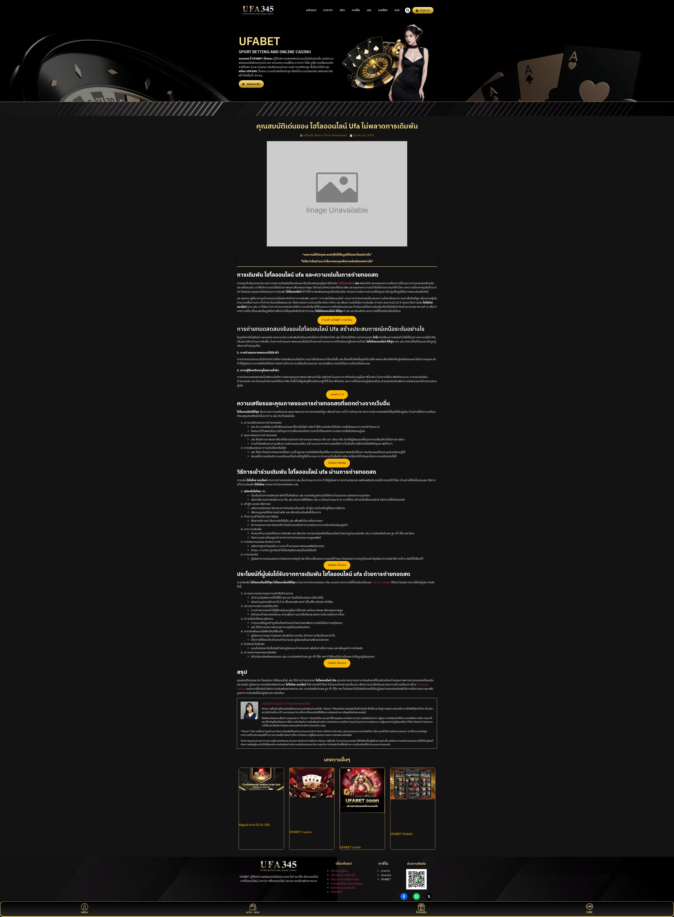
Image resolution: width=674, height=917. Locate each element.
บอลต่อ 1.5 (337, 394)
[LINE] (589, 906)
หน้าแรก (311, 10)
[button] (408, 10)
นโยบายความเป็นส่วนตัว (345, 879)
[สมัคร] (84, 906)
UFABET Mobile (401, 834)
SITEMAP (336, 892)
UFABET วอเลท (350, 847)
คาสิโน (356, 10)
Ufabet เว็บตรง (337, 565)
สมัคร (84, 912)
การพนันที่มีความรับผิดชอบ (347, 883)
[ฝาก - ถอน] (252, 906)
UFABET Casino (300, 832)
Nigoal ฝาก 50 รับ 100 (254, 825)
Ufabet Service (337, 663)
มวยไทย (383, 10)
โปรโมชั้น (421, 912)
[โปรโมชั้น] (421, 906)
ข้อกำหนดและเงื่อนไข (343, 888)
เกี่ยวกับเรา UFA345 (343, 875)
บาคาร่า (328, 10)
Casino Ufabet (382, 582)
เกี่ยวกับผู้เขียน (339, 871)
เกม (369, 10)
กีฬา (342, 10)
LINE (589, 912)
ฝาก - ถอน (252, 912)
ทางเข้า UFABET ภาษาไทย (337, 320)
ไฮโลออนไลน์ (346, 283)
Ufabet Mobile (337, 463)
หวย (397, 10)
